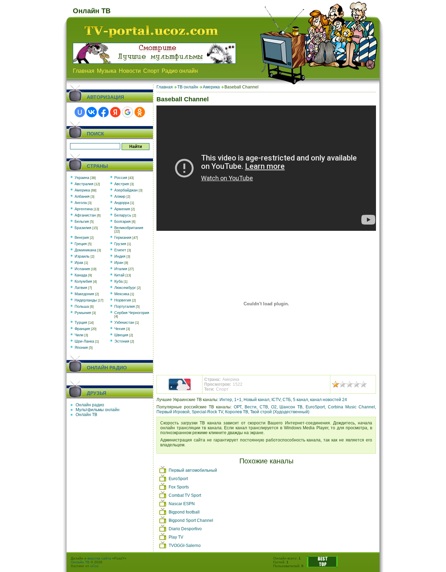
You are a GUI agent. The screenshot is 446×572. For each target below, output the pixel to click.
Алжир (119, 196)
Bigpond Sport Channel (191, 520)
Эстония (121, 341)
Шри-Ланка (84, 341)
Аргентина (84, 209)
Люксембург (125, 287)
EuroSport (315, 407)
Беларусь (122, 215)
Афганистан (85, 215)
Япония (81, 347)
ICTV (275, 399)
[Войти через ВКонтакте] (91, 112)
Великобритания (128, 228)
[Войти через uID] (80, 112)
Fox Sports (179, 487)
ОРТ (237, 407)
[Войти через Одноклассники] (139, 112)
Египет (120, 250)
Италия (120, 269)
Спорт (222, 389)
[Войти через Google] (127, 112)
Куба (118, 281)
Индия (119, 256)
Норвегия (122, 300)
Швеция (121, 335)
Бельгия (82, 221)
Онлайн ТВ (86, 414)
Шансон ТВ (290, 407)
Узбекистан (124, 322)
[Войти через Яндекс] (115, 112)
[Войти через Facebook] (103, 112)
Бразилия (83, 228)
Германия (122, 237)
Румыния (83, 313)
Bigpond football (184, 512)
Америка (211, 87)
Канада (81, 275)
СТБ (287, 399)
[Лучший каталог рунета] (322, 566)
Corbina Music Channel (351, 407)
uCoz (94, 566)
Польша (82, 306)
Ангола (81, 203)
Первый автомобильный (193, 470)
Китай (119, 275)
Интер (226, 399)
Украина (82, 177)
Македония (84, 294)
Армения (122, 209)
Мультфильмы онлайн (98, 409)
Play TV (176, 537)
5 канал (300, 399)
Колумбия (83, 281)
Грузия (120, 244)
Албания (82, 196)
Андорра (121, 203)
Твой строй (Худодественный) (279, 411)
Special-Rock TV (207, 411)
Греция (81, 244)
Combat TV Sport (185, 495)
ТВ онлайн (187, 87)
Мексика (121, 294)
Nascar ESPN (182, 503)
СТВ (264, 407)
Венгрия (82, 237)
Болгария (122, 221)
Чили (79, 335)
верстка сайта (99, 558)
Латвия (81, 287)
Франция (82, 329)
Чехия (119, 329)
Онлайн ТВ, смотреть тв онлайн (151, 31)
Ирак (79, 262)
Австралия (84, 184)
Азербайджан (126, 190)
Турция (81, 322)
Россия (120, 177)
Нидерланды (86, 300)
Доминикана (85, 250)
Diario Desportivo (185, 528)
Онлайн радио (90, 404)
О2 (274, 407)
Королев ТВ (236, 411)
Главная (164, 87)
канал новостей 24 (328, 399)
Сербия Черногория (131, 313)
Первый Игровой (173, 411)
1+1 (237, 399)
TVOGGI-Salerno (185, 545)
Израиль (82, 256)
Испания (82, 269)
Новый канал (256, 399)
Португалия (124, 306)
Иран (118, 262)
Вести (250, 407)
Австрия (121, 184)
